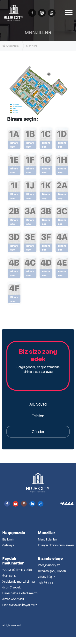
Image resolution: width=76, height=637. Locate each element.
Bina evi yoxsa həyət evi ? (19, 605)
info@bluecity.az (49, 565)
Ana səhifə (12, 45)
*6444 (67, 503)
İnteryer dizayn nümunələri (56, 545)
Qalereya (8, 545)
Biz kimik (8, 539)
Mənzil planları (47, 539)
